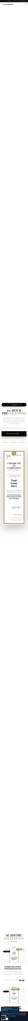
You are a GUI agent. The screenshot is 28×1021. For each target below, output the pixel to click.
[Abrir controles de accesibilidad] (3, 1017)
